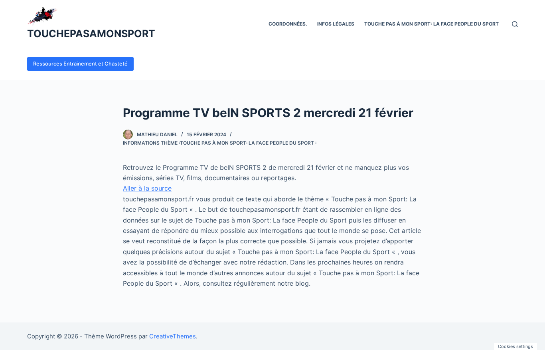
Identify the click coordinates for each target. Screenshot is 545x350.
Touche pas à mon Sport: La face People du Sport (431, 24)
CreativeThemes (172, 336)
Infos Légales (335, 24)
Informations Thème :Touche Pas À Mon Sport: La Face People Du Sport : (219, 143)
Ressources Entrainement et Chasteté (80, 63)
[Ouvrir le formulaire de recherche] (515, 24)
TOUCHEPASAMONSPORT (91, 34)
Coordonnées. (288, 24)
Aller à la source (147, 188)
